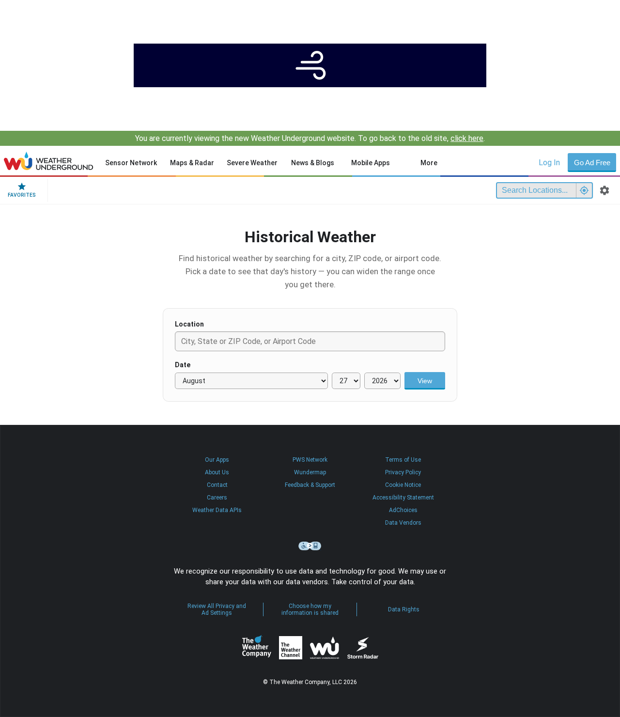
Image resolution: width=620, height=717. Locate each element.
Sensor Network (131, 163)
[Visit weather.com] (310, 65)
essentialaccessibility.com (310, 546)
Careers (217, 497)
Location (189, 324)
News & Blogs (312, 163)
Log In (549, 162)
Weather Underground (324, 647)
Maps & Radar (192, 163)
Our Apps (217, 459)
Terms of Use (403, 459)
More (428, 163)
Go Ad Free (592, 162)
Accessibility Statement (403, 497)
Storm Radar (362, 647)
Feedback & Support (310, 485)
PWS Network (310, 459)
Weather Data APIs (217, 510)
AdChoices (403, 510)
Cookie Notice (403, 485)
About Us (217, 472)
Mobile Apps (370, 163)
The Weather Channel (290, 647)
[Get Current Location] (584, 190)
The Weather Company (256, 647)
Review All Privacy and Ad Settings (216, 609)
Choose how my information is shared (310, 609)
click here (466, 138)
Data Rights (403, 609)
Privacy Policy (403, 472)
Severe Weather (252, 163)
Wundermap (310, 472)
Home (48, 161)
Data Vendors (403, 522)
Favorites (22, 195)
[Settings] (604, 190)
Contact (217, 485)
